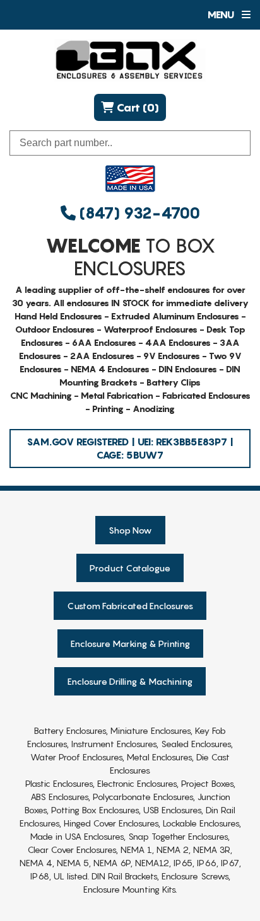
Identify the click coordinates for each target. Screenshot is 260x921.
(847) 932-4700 (138, 213)
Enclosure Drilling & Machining (130, 681)
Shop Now (130, 530)
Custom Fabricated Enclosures (130, 605)
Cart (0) (136, 107)
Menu (222, 14)
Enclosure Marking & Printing (130, 643)
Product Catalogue (130, 568)
